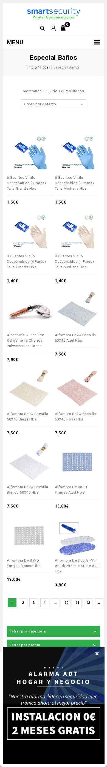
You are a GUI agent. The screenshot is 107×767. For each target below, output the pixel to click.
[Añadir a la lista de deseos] (34, 138)
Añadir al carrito (42, 138)
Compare (17, 138)
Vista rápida (25, 138)
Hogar (45, 67)
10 (66, 603)
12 (88, 603)
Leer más (90, 296)
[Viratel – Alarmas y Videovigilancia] (53, 13)
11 (77, 603)
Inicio (32, 67)
